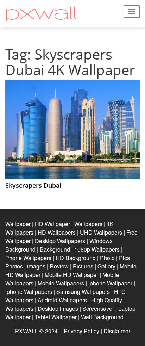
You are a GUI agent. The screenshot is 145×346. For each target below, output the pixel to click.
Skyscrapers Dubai (33, 185)
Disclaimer (116, 331)
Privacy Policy (81, 331)
